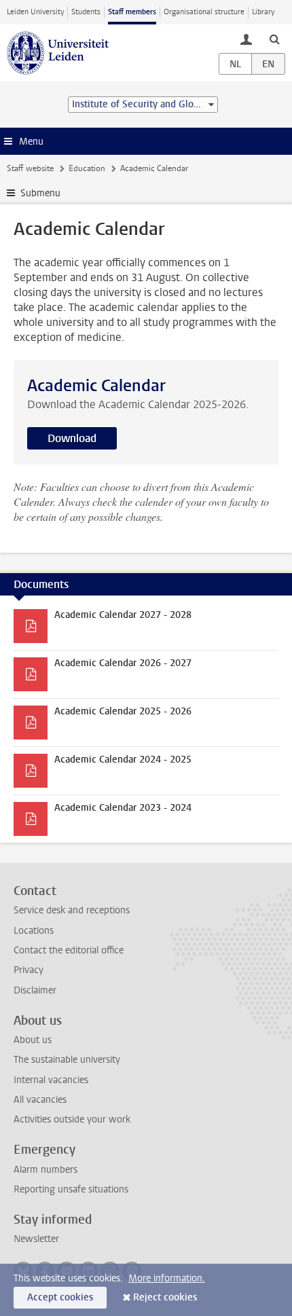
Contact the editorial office (69, 950)
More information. (166, 1278)
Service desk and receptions (72, 910)
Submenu (40, 193)
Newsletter (36, 1238)
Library (263, 12)
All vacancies (40, 1099)
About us (33, 1040)
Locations (34, 930)
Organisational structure (204, 12)
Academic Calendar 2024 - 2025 (122, 759)
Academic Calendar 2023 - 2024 (122, 807)
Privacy (28, 970)
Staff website (30, 168)
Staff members (132, 12)
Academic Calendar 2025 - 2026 (122, 711)
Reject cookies (165, 1297)
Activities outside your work (72, 1119)
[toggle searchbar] (274, 39)
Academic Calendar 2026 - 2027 (122, 663)
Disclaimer (35, 990)
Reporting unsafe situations (71, 1189)
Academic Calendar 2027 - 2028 (122, 614)
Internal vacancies (51, 1080)
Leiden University (35, 12)
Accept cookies (60, 1297)
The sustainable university (67, 1059)
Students (86, 12)
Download (72, 438)
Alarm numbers (45, 1169)
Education (87, 168)
